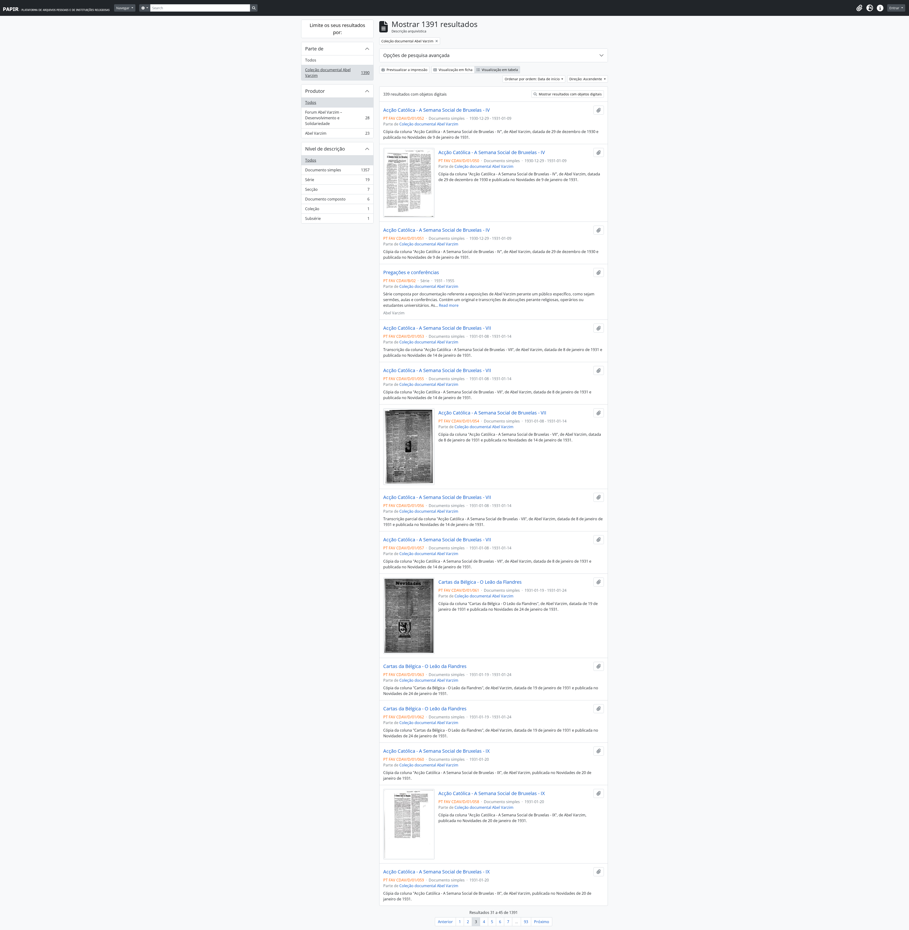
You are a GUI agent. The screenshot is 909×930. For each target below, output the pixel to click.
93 (526, 921)
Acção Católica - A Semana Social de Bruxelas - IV (436, 110)
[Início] (58, 8)
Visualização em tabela (499, 69)
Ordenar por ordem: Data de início (533, 79)
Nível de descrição (325, 149)
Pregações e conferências (411, 272)
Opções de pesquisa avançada (416, 55)
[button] (859, 8)
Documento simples (337, 171)
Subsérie (337, 219)
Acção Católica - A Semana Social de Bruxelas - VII (437, 328)
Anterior (445, 921)
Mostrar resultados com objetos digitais (570, 94)
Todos (310, 60)
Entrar (894, 8)
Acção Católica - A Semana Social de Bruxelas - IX (436, 751)
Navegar (123, 8)
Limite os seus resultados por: (337, 29)
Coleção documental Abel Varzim (337, 72)
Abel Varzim (337, 134)
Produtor (315, 91)
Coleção (337, 210)
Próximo (541, 921)
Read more (449, 305)
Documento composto (337, 200)
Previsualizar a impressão (406, 69)
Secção (337, 190)
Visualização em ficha (455, 69)
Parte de (314, 48)
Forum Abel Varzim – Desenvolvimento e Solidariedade (337, 118)
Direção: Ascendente (586, 79)
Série (337, 181)
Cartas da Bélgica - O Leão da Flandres (480, 582)
